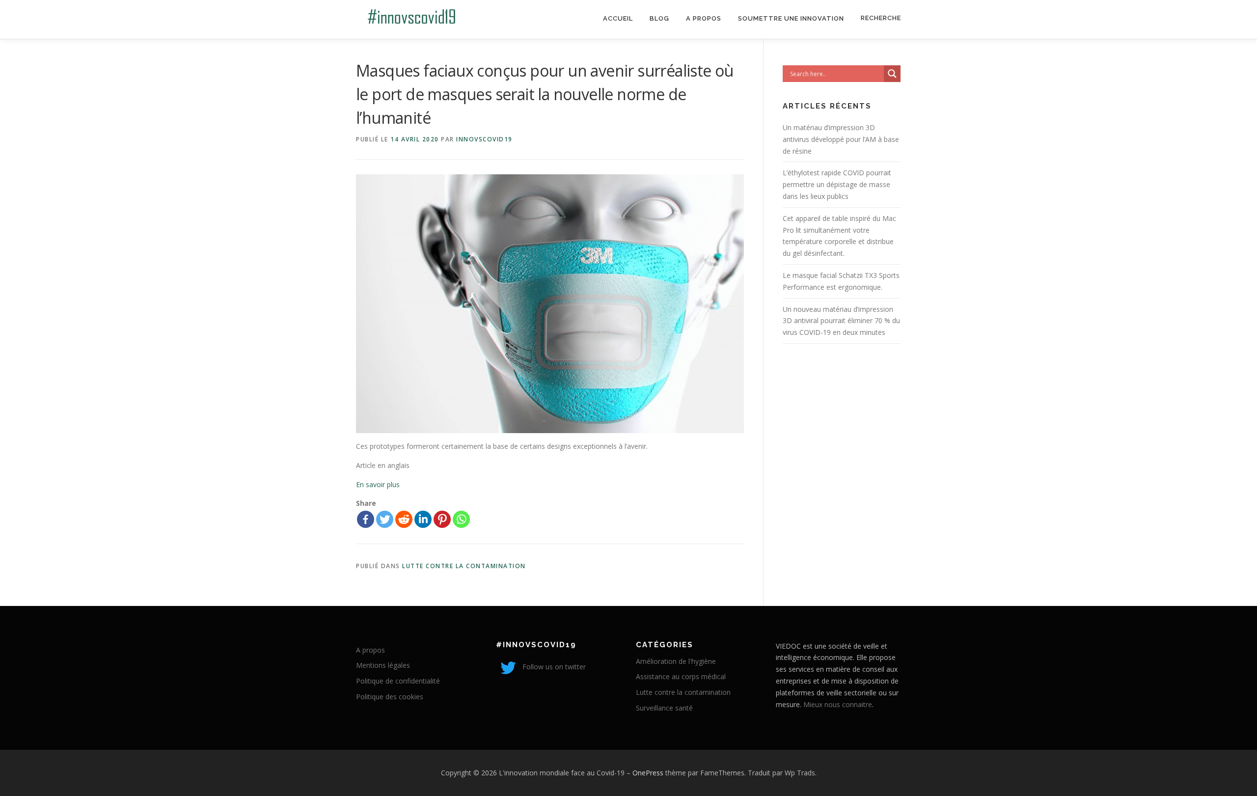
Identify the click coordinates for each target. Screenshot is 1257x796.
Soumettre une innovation (791, 18)
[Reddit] (403, 519)
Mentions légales (383, 665)
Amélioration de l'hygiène (676, 661)
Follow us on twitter (553, 666)
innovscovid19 (484, 139)
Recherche (881, 18)
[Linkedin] (423, 519)
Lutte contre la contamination (464, 566)
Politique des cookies (389, 696)
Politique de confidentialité (398, 681)
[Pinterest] (442, 519)
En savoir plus (378, 484)
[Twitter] (384, 519)
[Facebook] (365, 519)
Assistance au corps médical (681, 676)
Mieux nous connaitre (837, 704)
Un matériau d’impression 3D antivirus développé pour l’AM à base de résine (841, 139)
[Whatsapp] (461, 519)
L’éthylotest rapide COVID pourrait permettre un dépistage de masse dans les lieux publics (837, 184)
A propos (703, 18)
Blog (659, 18)
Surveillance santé (664, 708)
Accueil (618, 18)
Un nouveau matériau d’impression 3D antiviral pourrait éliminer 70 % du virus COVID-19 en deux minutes (841, 320)
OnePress (647, 772)
